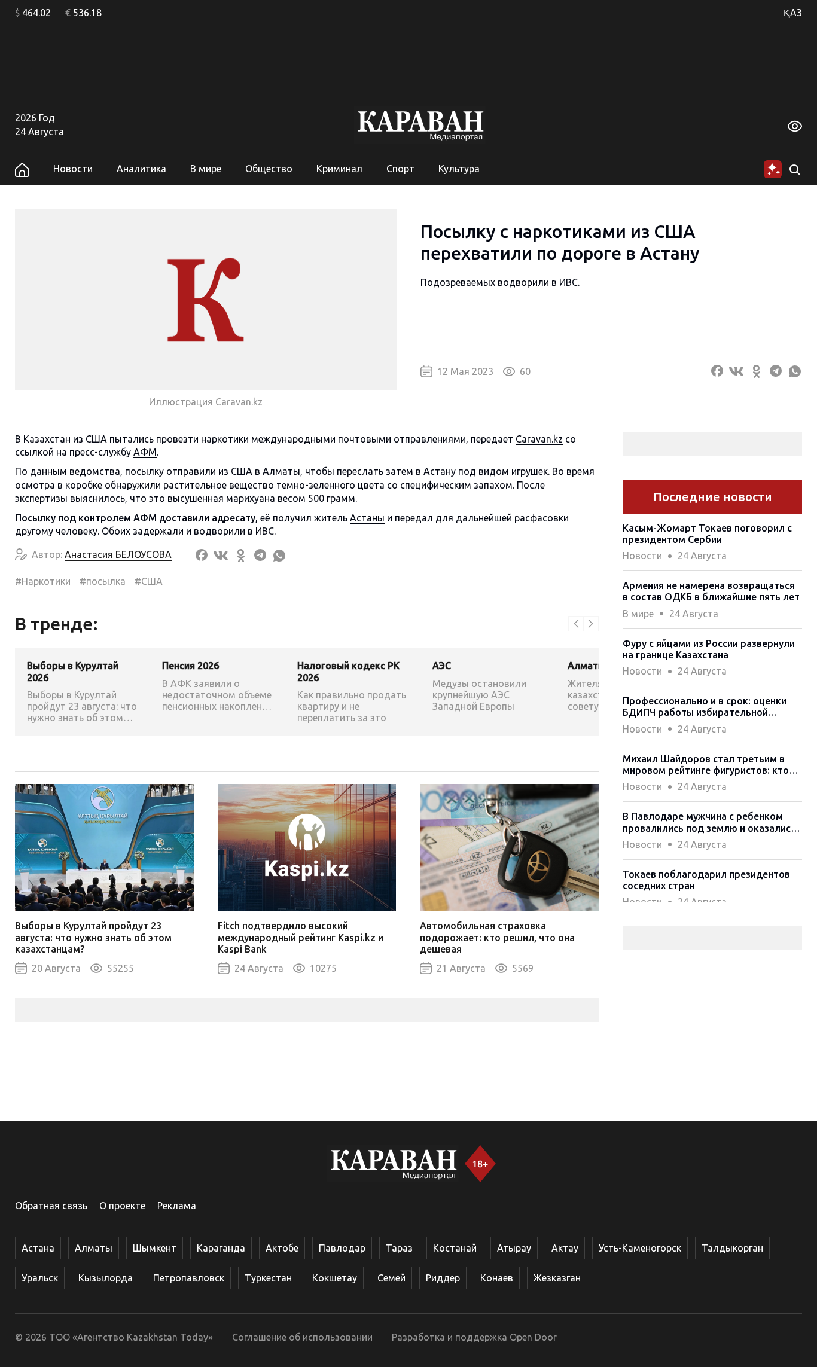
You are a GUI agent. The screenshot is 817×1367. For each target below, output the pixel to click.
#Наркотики (43, 581)
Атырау (514, 1248)
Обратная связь (51, 1205)
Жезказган (557, 1278)
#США (149, 581)
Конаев (496, 1278)
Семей (391, 1278)
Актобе (282, 1248)
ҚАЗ (793, 12)
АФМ (145, 452)
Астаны (367, 517)
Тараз (399, 1248)
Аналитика (141, 168)
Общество (268, 168)
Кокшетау (334, 1278)
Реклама (176, 1205)
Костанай (455, 1248)
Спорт (400, 168)
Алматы (93, 1248)
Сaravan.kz (539, 439)
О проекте (122, 1205)
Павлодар (342, 1248)
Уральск (40, 1278)
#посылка (103, 581)
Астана (38, 1248)
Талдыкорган (732, 1248)
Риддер (443, 1278)
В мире (205, 168)
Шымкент (154, 1248)
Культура (459, 168)
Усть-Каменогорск (640, 1248)
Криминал (339, 168)
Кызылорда (105, 1278)
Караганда (221, 1248)
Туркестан (268, 1278)
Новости (73, 168)
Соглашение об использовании (302, 1337)
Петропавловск (188, 1278)
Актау (564, 1248)
